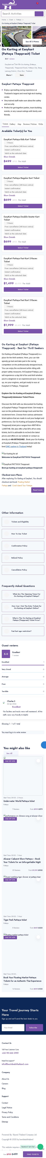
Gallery (12, 124)
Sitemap (5, 1121)
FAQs (40, 124)
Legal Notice (7, 1107)
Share (8, 75)
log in (11, 732)
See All (9, 753)
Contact (5, 1103)
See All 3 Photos (32, 41)
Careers (5, 1083)
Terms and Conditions (10, 1117)
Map (19, 124)
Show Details (9, 156)
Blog (3, 1088)
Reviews (26, 124)
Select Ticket (23, 167)
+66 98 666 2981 (10, 1053)
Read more (37, 490)
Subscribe (33, 1027)
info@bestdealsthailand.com (15, 1064)
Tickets (5, 124)
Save (22, 75)
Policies (34, 124)
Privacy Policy (7, 1112)
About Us (5, 1079)
